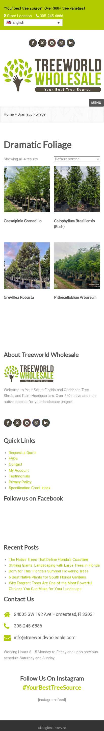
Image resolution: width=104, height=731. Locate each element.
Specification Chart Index (29, 488)
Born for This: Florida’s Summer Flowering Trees (49, 571)
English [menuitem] (18, 22)
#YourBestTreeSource (52, 687)
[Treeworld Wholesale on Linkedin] (71, 43)
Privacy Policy (20, 482)
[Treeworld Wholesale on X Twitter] (42, 43)
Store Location (19, 16)
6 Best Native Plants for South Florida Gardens (47, 577)
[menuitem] (33, 22)
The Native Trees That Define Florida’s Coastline (48, 559)
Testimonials (19, 476)
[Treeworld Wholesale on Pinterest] (52, 43)
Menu (96, 103)
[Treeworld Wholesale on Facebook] (33, 43)
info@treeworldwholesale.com (44, 637)
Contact (15, 464)
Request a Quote (23, 452)
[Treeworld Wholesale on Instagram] (61, 43)
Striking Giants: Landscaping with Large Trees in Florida (54, 565)
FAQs (13, 458)
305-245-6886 (51, 16)
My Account (19, 470)
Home (9, 114)
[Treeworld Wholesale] (52, 75)
